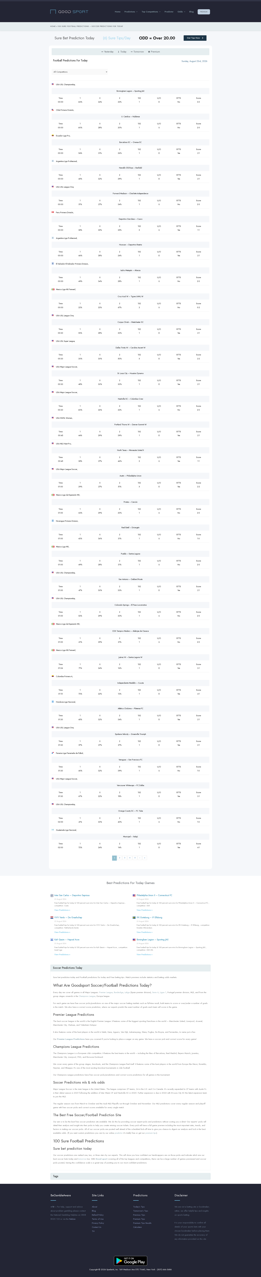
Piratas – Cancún (130, 502)
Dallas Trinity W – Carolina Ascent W (130, 347)
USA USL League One (64, 187)
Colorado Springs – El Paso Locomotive (131, 605)
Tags (55, 1176)
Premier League (106, 992)
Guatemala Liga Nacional (66, 830)
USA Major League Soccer (66, 366)
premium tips (150, 1133)
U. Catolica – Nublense (130, 116)
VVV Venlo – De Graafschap (68, 917)
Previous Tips (139, 1214)
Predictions (130, 11)
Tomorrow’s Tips (140, 1210)
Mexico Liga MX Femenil (65, 289)
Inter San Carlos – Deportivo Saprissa (71, 895)
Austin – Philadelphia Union (130, 475)
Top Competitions (150, 11)
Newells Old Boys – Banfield (130, 167)
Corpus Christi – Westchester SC (131, 322)
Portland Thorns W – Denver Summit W (130, 424)
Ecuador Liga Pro (63, 135)
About (94, 1206)
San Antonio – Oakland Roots (130, 579)
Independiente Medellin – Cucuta (130, 683)
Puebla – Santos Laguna (130, 553)
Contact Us (96, 1227)
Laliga (127, 992)
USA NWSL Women (64, 418)
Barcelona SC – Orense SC (130, 142)
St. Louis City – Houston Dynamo (130, 373)
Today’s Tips (139, 1206)
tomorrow (82, 1158)
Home (117, 11)
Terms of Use (98, 1218)
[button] (130, 968)
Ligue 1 (163, 992)
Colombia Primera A (64, 676)
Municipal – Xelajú (130, 836)
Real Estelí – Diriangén (130, 527)
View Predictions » (62, 910)
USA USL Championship (65, 84)
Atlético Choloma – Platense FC (130, 708)
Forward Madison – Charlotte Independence (130, 193)
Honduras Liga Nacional (65, 702)
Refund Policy (98, 1214)
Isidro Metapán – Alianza (130, 270)
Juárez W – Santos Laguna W (130, 657)
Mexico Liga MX (62, 546)
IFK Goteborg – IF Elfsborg (149, 917)
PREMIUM (203, 11)
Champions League (87, 996)
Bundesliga (118, 992)
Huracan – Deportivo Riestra (130, 244)
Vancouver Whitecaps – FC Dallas (130, 785)
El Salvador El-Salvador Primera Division (72, 263)
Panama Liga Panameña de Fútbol (69, 753)
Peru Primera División (64, 212)
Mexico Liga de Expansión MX (68, 495)
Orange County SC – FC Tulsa (130, 811)
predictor (119, 1133)
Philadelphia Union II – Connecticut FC (154, 895)
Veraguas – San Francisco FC (130, 759)
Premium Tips (139, 1218)
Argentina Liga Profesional (66, 161)
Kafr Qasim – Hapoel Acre (66, 939)
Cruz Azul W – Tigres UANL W (130, 296)
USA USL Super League (65, 341)
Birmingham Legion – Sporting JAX (130, 91)
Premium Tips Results (142, 1223)
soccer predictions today (67, 968)
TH (93, 1231)
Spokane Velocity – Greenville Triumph (130, 734)
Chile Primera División (65, 110)
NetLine (72, 1218)
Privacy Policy (98, 1223)
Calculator (137, 1227)
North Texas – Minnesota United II (130, 450)
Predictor (169, 11)
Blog (191, 11)
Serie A (155, 992)
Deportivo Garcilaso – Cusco (130, 219)
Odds (180, 11)
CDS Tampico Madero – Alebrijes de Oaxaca (130, 631)
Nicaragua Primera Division (67, 521)
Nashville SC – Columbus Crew (130, 399)
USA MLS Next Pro (63, 443)
